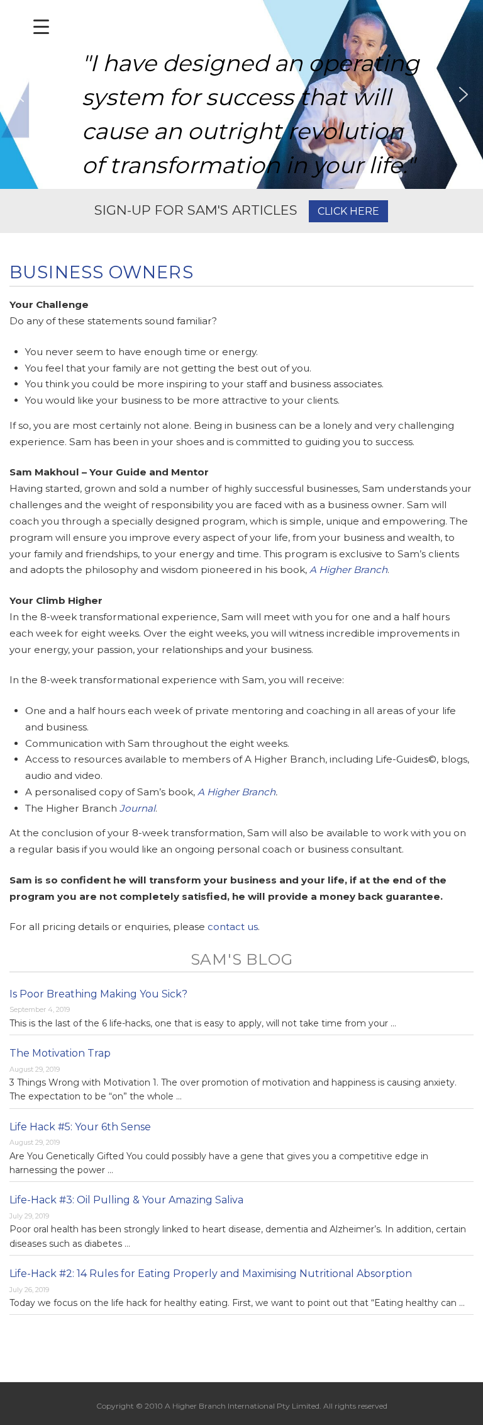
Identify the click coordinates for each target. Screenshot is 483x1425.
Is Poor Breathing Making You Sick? (98, 994)
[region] (241, 94)
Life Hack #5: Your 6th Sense (80, 1127)
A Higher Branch (348, 570)
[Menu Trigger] (41, 26)
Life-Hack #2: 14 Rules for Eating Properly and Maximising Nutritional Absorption (210, 1274)
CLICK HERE (348, 211)
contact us (233, 927)
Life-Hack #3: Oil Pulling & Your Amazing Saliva (126, 1200)
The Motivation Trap (60, 1053)
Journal (137, 808)
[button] (19, 94)
